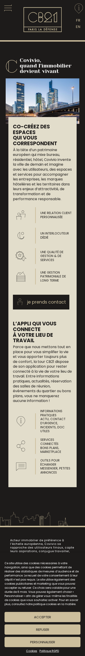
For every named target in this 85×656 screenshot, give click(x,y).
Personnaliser (42, 642)
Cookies (31, 651)
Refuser (42, 629)
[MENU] (7, 7)
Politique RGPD (49, 651)
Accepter (42, 617)
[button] (41, 302)
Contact (79, 8)
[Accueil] (42, 31)
